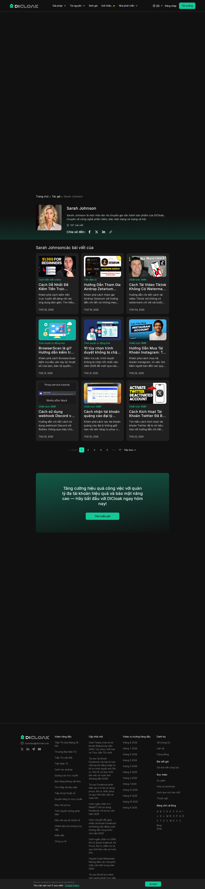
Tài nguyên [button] (76, 5)
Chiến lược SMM (137, 279)
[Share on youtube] (39, 749)
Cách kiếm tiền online (50, 279)
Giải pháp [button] (57, 5)
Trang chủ (42, 196)
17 (120, 449)
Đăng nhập (170, 5)
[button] (158, 5)
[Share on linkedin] (27, 749)
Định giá (93, 5)
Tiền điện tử (90, 279)
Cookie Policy (72, 885)
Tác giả (56, 196)
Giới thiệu (106, 5)
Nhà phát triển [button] (126, 5)
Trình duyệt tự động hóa (52, 343)
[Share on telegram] (33, 749)
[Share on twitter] (22, 749)
